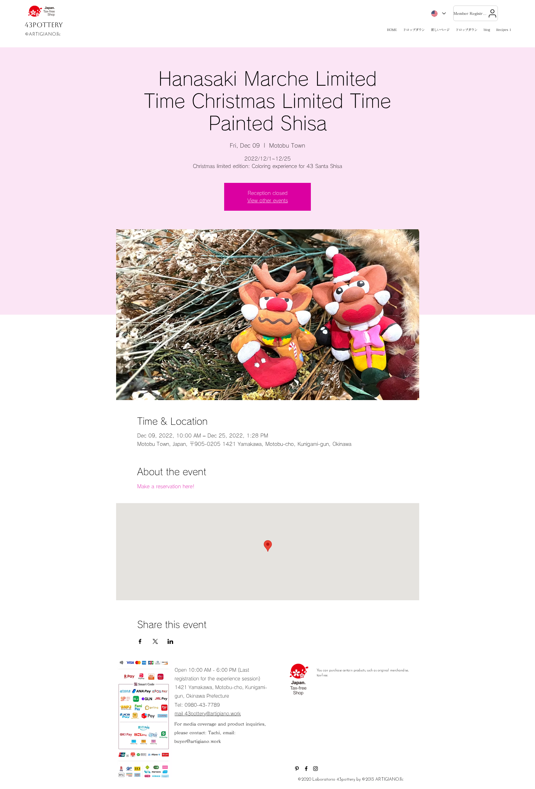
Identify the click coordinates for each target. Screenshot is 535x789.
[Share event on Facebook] (140, 641)
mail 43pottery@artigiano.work (208, 713)
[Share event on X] (155, 641)
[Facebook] (306, 768)
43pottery (44, 25)
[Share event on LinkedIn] (170, 641)
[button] (414, 30)
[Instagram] (315, 768)
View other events (267, 200)
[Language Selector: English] (438, 13)
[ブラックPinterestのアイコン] (297, 768)
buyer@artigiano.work (197, 741)
